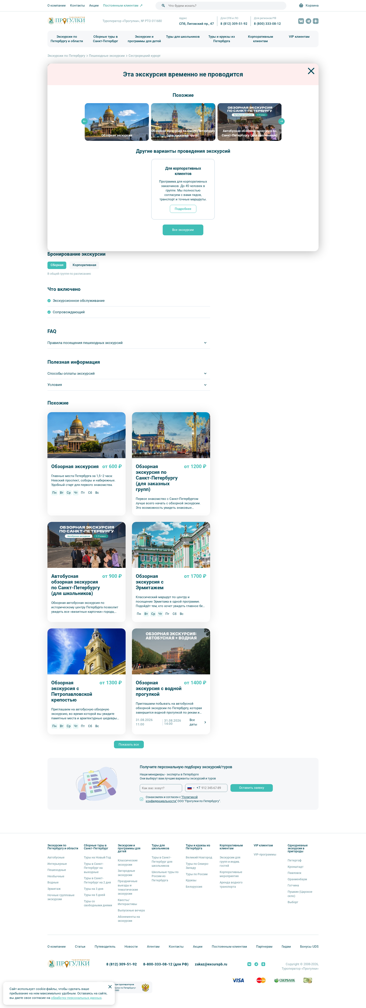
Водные (53, 882)
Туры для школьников (183, 37)
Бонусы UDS (309, 946)
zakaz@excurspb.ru (211, 964)
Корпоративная (84, 265)
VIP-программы (265, 854)
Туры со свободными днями (98, 903)
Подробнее (183, 209)
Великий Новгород (199, 857)
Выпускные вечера (131, 910)
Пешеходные (56, 870)
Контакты (77, 5)
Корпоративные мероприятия (231, 874)
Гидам (286, 946)
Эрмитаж (54, 888)
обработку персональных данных (76, 998)
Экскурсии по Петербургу (66, 56)
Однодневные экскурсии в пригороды (298, 848)
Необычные (55, 876)
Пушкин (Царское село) (300, 894)
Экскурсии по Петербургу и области (67, 39)
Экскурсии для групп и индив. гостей (230, 861)
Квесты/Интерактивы (127, 902)
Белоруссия (194, 886)
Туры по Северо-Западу (197, 866)
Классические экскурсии (128, 862)
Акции (94, 5)
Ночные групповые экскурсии (61, 897)
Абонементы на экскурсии (129, 919)
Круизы (191, 880)
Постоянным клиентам (229, 946)
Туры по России (197, 874)
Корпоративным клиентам (260, 39)
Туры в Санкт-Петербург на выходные (94, 868)
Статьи (80, 946)
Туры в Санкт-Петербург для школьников (162, 861)
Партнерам (264, 946)
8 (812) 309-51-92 (233, 24)
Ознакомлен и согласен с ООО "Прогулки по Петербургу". (183, 799)
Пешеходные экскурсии (107, 56)
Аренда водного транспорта (231, 884)
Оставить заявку (251, 788)
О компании (56, 5)
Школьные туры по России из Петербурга (165, 876)
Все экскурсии (183, 230)
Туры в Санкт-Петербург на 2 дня (97, 880)
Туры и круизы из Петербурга (221, 39)
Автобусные (56, 857)
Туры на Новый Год (97, 857)
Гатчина (293, 885)
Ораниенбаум (297, 879)
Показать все (129, 744)
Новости (131, 946)
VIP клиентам (299, 37)
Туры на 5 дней (94, 895)
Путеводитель (105, 946)
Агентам (153, 946)
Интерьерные (57, 863)
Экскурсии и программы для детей (144, 39)
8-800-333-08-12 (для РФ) (166, 964)
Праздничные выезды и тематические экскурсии (128, 887)
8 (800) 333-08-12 (267, 24)
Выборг (293, 902)
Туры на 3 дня (93, 888)
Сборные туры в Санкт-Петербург (105, 39)
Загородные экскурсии (126, 873)
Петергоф (294, 860)
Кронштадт (296, 866)
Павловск (294, 873)
